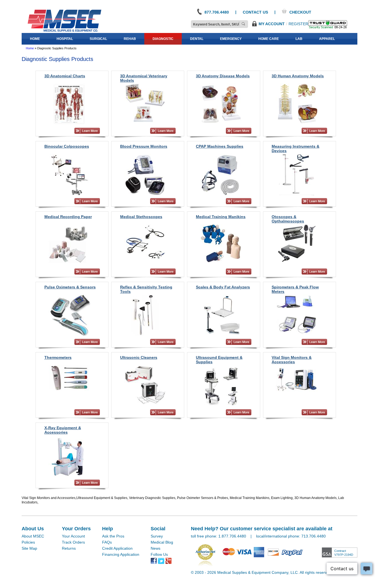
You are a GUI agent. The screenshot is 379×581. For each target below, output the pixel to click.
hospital (65, 39)
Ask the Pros (113, 536)
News (155, 548)
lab (298, 39)
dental (196, 39)
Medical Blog (162, 542)
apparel (327, 39)
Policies (28, 542)
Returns (69, 548)
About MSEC (33, 536)
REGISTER (298, 24)
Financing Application (120, 554)
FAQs (107, 542)
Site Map (29, 548)
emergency (231, 39)
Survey (157, 536)
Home (30, 48)
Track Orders (73, 542)
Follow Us (159, 554)
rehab (130, 39)
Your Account (73, 536)
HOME (35, 39)
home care (268, 39)
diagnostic (163, 39)
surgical (98, 39)
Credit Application (117, 548)
